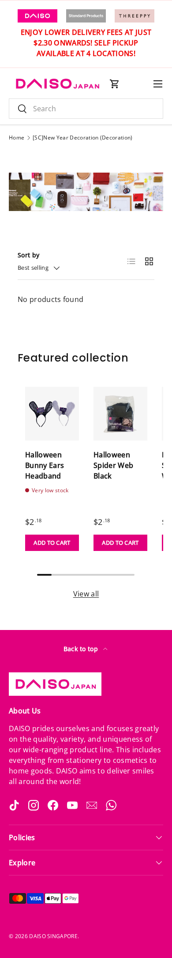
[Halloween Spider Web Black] (120, 414)
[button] (114, 84)
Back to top (82, 649)
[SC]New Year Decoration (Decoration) (83, 137)
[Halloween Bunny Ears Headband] (52, 414)
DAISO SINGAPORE (53, 936)
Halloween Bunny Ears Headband (44, 465)
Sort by (28, 255)
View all (86, 594)
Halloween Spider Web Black (113, 465)
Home (16, 137)
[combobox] (86, 108)
